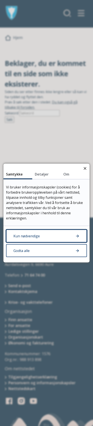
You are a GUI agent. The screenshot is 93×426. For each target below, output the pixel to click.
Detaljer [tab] (42, 174)
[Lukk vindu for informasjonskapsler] (84, 168)
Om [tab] (66, 174)
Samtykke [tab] (14, 174)
